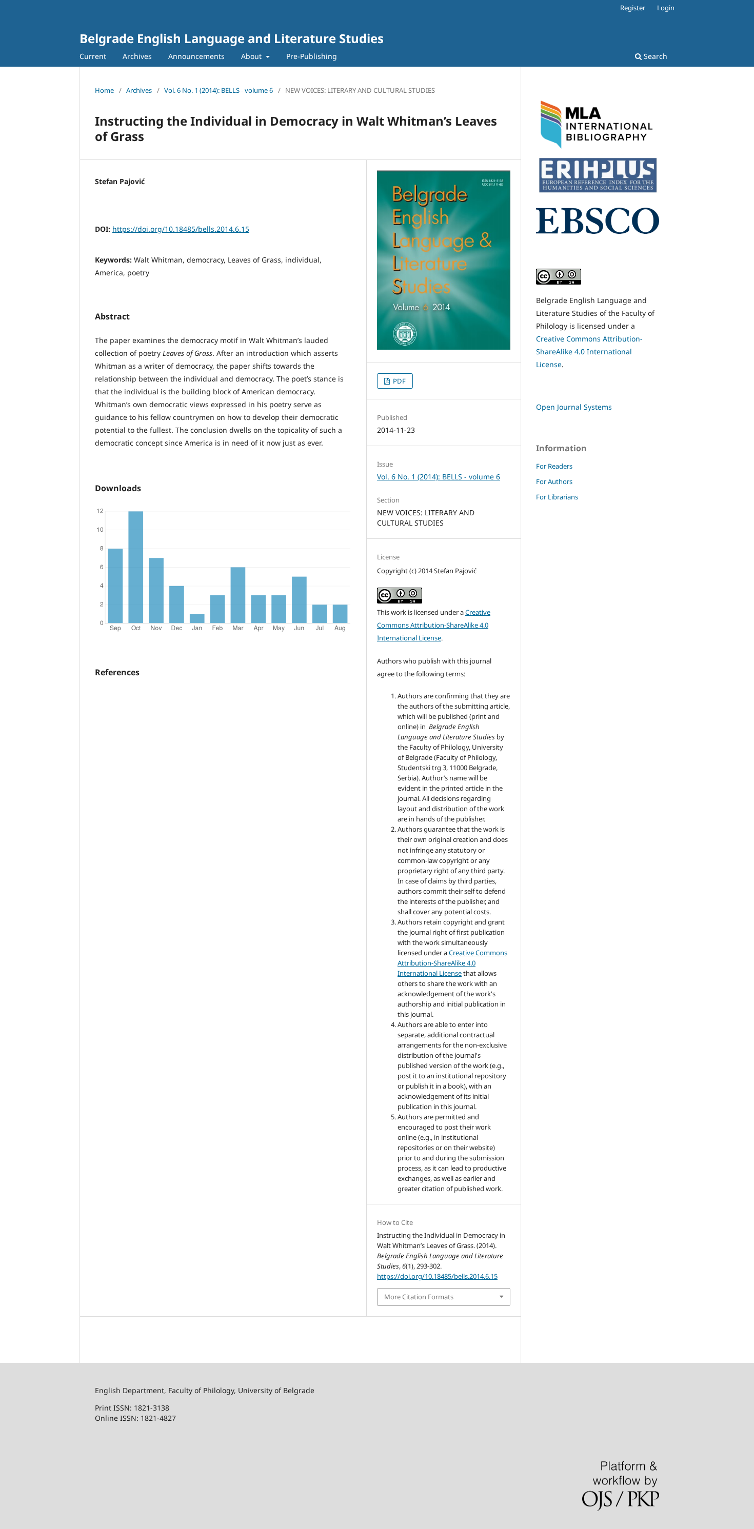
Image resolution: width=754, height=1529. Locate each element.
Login (665, 7)
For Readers (554, 466)
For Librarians (557, 496)
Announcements (196, 56)
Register (632, 7)
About (252, 56)
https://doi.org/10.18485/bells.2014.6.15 (180, 229)
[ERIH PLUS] (597, 193)
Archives (137, 56)
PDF (398, 381)
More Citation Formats (418, 1296)
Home (104, 90)
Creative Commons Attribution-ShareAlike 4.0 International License (433, 625)
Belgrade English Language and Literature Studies (232, 38)
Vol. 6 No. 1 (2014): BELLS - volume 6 (218, 90)
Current (93, 56)
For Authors (554, 481)
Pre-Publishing (311, 56)
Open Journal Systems (574, 407)
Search (654, 56)
